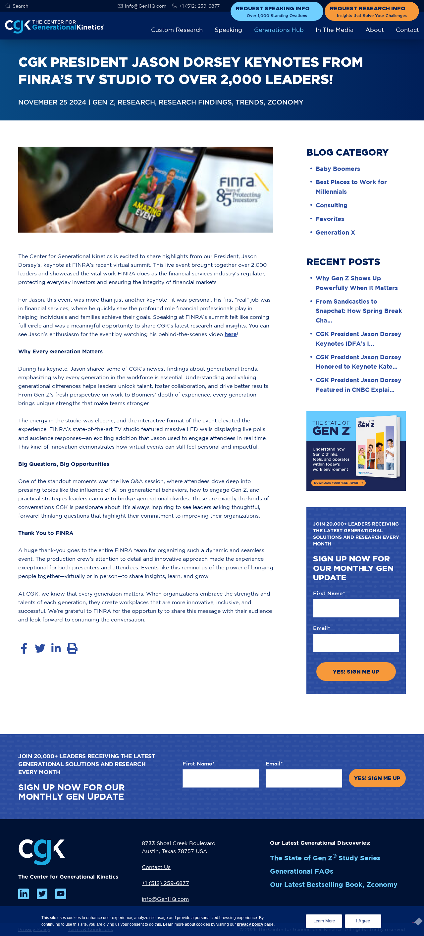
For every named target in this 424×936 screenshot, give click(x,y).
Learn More (327, 918)
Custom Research (177, 30)
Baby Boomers (338, 168)
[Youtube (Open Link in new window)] (60, 894)
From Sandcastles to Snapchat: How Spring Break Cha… (359, 311)
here (231, 334)
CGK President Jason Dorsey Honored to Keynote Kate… (358, 362)
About (374, 30)
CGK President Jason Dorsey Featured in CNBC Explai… (358, 385)
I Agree (363, 920)
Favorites (330, 218)
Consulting (331, 205)
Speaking (228, 30)
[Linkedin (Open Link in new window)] (23, 894)
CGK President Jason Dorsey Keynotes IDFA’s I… (358, 338)
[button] (16, 6)
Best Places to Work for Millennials (351, 187)
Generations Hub (279, 30)
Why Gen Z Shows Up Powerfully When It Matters (357, 283)
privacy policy (250, 924)
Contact (407, 30)
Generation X (335, 232)
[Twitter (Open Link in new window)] (42, 894)
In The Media (334, 30)
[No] (415, 920)
